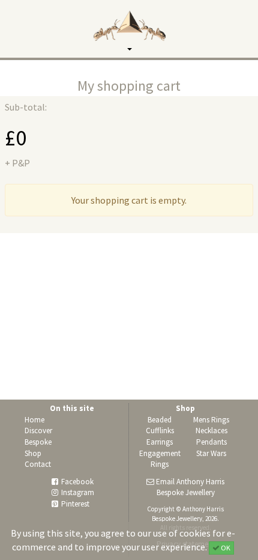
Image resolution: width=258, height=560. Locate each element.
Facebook (77, 481)
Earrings (159, 442)
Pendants (211, 442)
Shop (33, 453)
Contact (38, 464)
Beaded (160, 420)
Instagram (77, 492)
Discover (38, 430)
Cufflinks (160, 430)
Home (34, 420)
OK (225, 547)
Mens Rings (211, 420)
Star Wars (211, 453)
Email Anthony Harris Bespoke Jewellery (190, 487)
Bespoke (38, 442)
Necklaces (211, 430)
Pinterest (75, 504)
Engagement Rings (160, 459)
